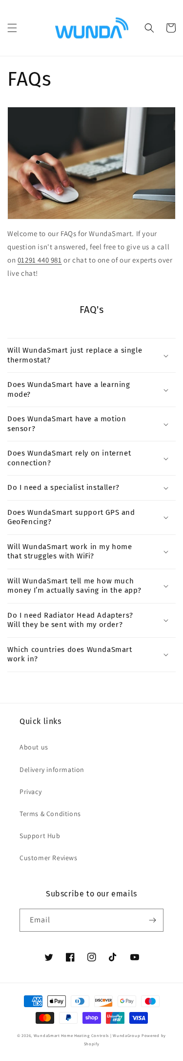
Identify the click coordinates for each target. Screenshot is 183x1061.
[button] (12, 28)
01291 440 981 (40, 260)
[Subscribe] (152, 920)
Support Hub (40, 835)
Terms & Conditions (50, 813)
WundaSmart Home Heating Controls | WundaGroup (87, 1035)
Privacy (30, 791)
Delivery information (52, 769)
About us (34, 747)
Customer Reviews (49, 857)
